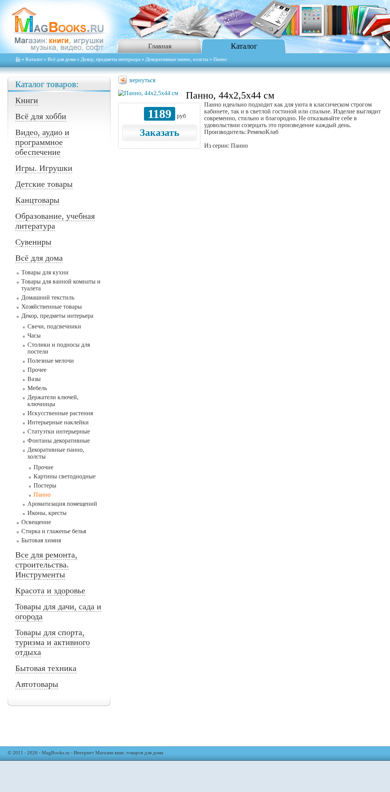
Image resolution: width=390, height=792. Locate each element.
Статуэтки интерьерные (58, 431)
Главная (159, 46)
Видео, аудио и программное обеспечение (42, 142)
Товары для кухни (45, 272)
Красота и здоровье (50, 590)
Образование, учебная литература (55, 221)
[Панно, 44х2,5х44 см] (148, 93)
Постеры (45, 485)
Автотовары (36, 684)
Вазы (34, 379)
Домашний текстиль (47, 297)
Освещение (36, 522)
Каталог (244, 45)
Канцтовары (37, 200)
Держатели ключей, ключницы (52, 400)
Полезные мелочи (50, 360)
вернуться (142, 80)
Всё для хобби (40, 116)
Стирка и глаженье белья (53, 531)
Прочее (36, 370)
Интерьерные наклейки (58, 422)
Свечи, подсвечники (54, 326)
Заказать (159, 132)
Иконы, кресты (47, 513)
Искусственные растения (60, 413)
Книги (26, 100)
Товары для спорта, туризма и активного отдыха (52, 642)
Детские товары (44, 184)
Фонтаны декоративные (58, 440)
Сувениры (33, 242)
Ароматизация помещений (62, 503)
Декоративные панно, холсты (176, 59)
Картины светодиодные (65, 476)
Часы (34, 335)
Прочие (43, 467)
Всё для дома (62, 59)
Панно (42, 494)
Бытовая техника (46, 668)
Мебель (37, 388)
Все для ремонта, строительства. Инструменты (46, 564)
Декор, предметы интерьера (111, 59)
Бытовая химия (41, 540)
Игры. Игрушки (43, 168)
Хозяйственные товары (51, 306)
